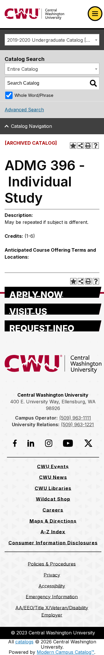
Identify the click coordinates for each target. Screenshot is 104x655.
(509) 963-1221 (77, 424)
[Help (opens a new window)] (95, 145)
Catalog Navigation (31, 126)
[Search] (93, 83)
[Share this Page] (80, 145)
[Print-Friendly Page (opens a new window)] (88, 145)
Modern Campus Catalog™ (65, 652)
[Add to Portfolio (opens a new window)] (73, 145)
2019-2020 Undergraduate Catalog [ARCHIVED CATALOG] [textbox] (53, 40)
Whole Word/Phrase (33, 95)
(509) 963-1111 (75, 418)
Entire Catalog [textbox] (22, 69)
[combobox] (52, 40)
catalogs (24, 642)
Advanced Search (24, 110)
